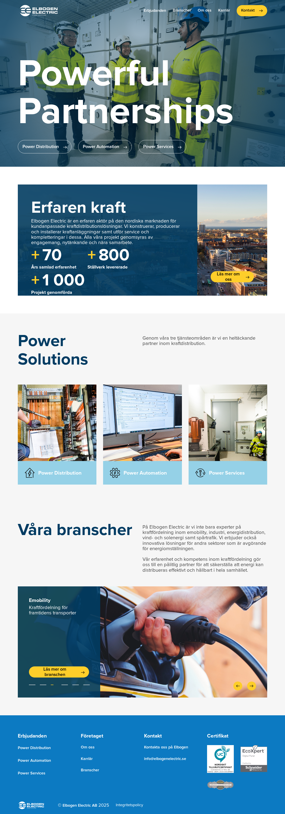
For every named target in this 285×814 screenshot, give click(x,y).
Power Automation (34, 761)
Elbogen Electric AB (80, 806)
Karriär (224, 10)
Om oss (205, 10)
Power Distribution (34, 748)
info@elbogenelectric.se (165, 759)
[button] (155, 11)
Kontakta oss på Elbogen (166, 747)
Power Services (31, 773)
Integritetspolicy (129, 805)
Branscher (182, 10)
